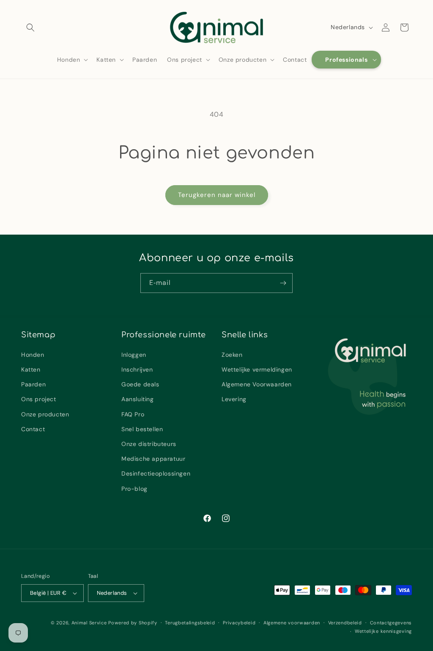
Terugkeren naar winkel (216, 195)
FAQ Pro (132, 414)
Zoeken (232, 354)
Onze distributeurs (148, 444)
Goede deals (140, 384)
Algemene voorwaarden (291, 623)
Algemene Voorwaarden (257, 384)
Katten (31, 369)
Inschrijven (137, 369)
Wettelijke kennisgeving (383, 631)
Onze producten (45, 414)
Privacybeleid (239, 623)
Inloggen (133, 354)
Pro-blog (134, 488)
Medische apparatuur (153, 458)
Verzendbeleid (345, 623)
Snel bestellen (142, 429)
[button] (30, 27)
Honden (32, 354)
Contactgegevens (391, 623)
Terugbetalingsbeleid (190, 623)
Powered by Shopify (132, 623)
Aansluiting (137, 399)
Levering (234, 399)
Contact (33, 429)
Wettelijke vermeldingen (257, 369)
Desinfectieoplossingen (155, 473)
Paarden (33, 384)
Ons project (38, 399)
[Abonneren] (283, 283)
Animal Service (89, 623)
